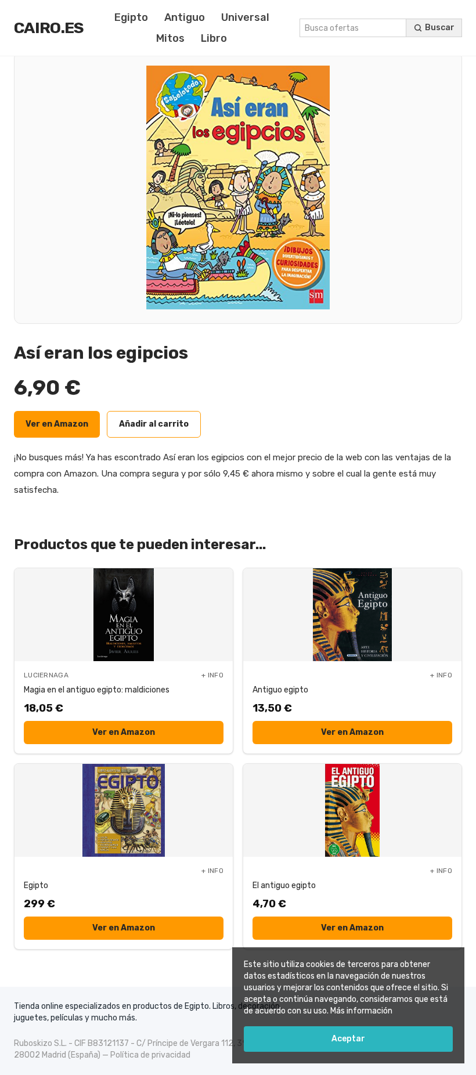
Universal (245, 17)
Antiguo (184, 17)
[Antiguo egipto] (352, 614)
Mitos (170, 38)
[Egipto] (124, 810)
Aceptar (348, 1039)
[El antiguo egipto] (352, 810)
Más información (361, 1011)
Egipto (131, 17)
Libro (214, 38)
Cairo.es (49, 28)
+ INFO (212, 675)
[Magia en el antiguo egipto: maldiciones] (124, 614)
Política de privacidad (150, 1055)
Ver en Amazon (57, 424)
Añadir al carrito (154, 424)
